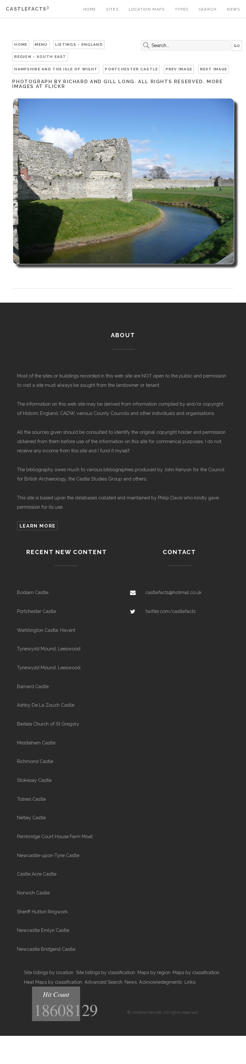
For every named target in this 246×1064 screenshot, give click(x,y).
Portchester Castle (131, 69)
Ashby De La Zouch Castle (45, 705)
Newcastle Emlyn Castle (43, 930)
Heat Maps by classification (53, 982)
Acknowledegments (160, 982)
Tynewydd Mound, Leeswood (48, 648)
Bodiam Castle (32, 592)
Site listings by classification (105, 972)
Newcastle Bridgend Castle (46, 949)
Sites (112, 9)
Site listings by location (48, 972)
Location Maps (147, 9)
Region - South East (40, 56)
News (233, 9)
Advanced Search (103, 982)
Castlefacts (27, 9)
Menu (41, 44)
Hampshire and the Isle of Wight (55, 69)
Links (189, 982)
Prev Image (179, 69)
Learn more (38, 525)
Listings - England (79, 44)
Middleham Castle (36, 742)
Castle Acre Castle (36, 874)
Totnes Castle (31, 799)
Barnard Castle (33, 686)
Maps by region (153, 972)
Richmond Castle (35, 761)
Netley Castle (31, 817)
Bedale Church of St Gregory (48, 724)
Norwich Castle (33, 892)
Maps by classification (196, 972)
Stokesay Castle (34, 780)
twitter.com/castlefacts (170, 611)
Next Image (213, 69)
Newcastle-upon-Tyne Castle (48, 855)
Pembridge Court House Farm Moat (55, 836)
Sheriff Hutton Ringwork (42, 911)
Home (89, 9)
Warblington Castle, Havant (46, 630)
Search (208, 9)
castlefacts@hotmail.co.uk (173, 592)
